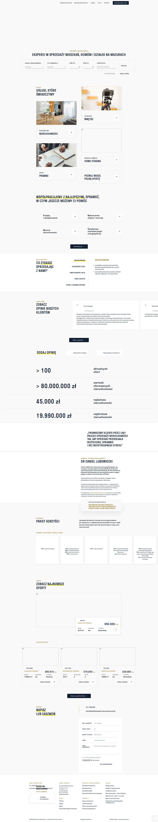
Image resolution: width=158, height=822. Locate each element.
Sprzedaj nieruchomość (81, 3)
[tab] (74, 260)
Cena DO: (86, 63)
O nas (100, 3)
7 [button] (123, 331)
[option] (105, 315)
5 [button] (118, 331)
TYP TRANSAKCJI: (52, 63)
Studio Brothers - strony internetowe (119, 819)
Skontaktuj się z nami (120, 3)
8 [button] (104, 567)
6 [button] (120, 331)
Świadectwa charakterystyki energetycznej (114, 801)
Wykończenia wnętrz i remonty (115, 796)
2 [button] (110, 331)
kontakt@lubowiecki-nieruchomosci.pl (40, 788)
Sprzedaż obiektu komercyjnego (92, 793)
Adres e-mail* (86, 729)
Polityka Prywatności (85, 819)
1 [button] (108, 331)
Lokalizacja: (101, 63)
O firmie (61, 801)
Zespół (61, 803)
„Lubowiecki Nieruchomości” (97, 493)
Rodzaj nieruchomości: (33, 63)
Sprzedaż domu (87, 788)
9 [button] (107, 567)
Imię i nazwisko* (87, 723)
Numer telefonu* (87, 734)
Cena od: (72, 63)
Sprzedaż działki (87, 791)
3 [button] (113, 331)
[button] (81, 3)
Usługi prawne (110, 785)
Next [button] (136, 333)
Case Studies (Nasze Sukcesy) (68, 808)
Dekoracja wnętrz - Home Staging (115, 793)
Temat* (84, 740)
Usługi (93, 3)
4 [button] (115, 331)
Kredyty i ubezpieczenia (113, 788)
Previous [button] (130, 333)
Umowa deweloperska (89, 808)
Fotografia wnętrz (111, 791)
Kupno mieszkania (87, 801)
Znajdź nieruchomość (66, 3)
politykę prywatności (95, 757)
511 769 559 (33, 785)
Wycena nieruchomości (112, 798)
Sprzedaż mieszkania (88, 785)
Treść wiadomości (86, 746)
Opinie (61, 806)
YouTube (106, 3)
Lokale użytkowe (87, 803)
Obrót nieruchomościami (89, 806)
